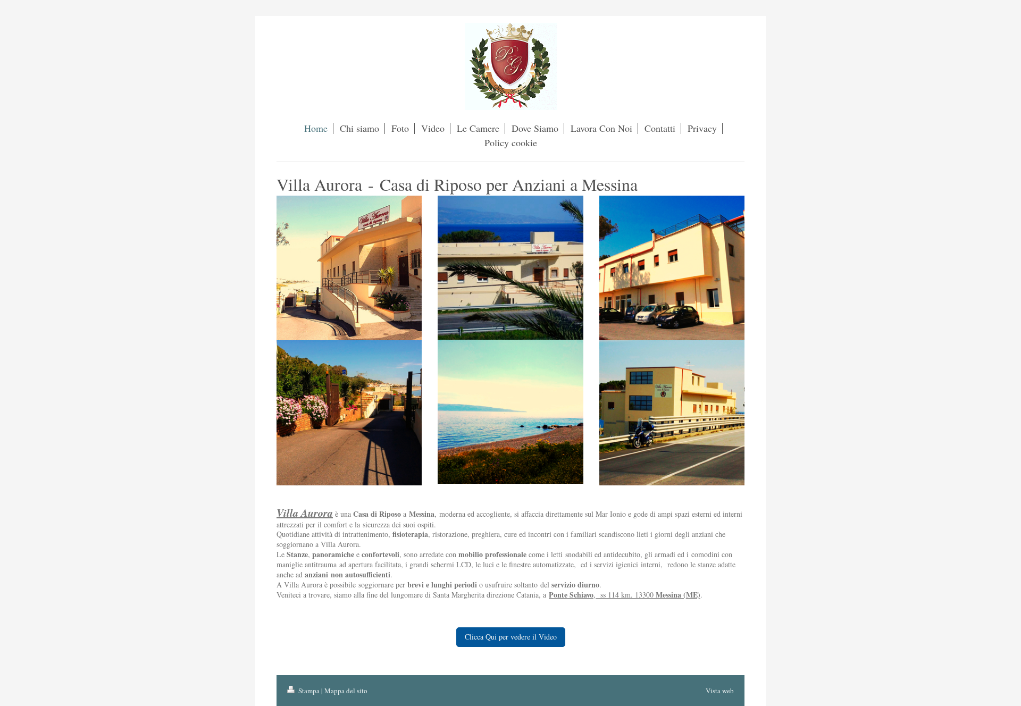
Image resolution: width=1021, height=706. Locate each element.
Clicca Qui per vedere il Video (511, 637)
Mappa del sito (345, 690)
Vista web (720, 690)
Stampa (309, 690)
